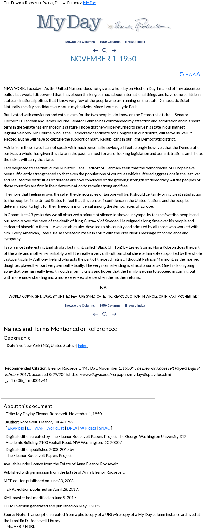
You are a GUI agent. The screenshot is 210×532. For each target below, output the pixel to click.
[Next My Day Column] (114, 50)
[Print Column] (182, 74)
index (82, 345)
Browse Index (135, 42)
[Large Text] (194, 74)
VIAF (39, 428)
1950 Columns (110, 42)
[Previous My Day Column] (95, 50)
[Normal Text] (190, 74)
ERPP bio (16, 428)
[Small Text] (187, 74)
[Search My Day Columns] (104, 50)
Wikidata (88, 428)
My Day (89, 2)
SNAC (104, 428)
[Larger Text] (198, 74)
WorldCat (55, 428)
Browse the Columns (80, 42)
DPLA (72, 428)
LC (29, 428)
